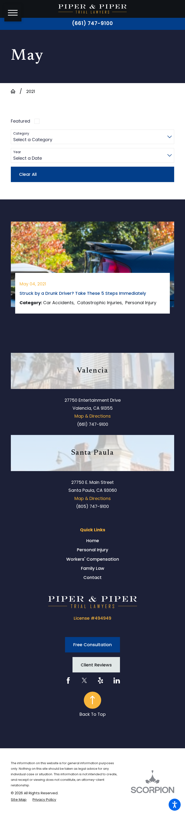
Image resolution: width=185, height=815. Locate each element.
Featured (20, 121)
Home (92, 541)
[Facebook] (68, 680)
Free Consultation (92, 645)
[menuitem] (92, 541)
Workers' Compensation (92, 559)
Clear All (28, 174)
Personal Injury (92, 550)
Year (17, 152)
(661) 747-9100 (92, 23)
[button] (175, 805)
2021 (30, 91)
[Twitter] (84, 680)
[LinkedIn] (116, 680)
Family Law (92, 568)
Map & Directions (92, 416)
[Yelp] (100, 680)
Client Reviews (96, 665)
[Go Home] (15, 91)
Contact (92, 577)
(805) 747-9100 (92, 506)
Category (21, 133)
